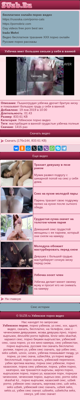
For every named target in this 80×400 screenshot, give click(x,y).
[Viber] (46, 148)
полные (73, 123)
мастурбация (18, 123)
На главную (12, 298)
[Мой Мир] (28, 148)
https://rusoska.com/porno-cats (23, 19)
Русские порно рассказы (20, 41)
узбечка (62, 123)
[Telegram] (64, 148)
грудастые (49, 123)
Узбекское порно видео (34, 120)
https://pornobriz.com (17, 23)
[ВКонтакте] (16, 148)
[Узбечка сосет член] (16, 281)
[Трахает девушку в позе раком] (16, 173)
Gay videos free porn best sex (23, 28)
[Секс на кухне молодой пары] (16, 200)
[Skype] (58, 148)
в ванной (34, 123)
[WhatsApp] (52, 148)
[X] (34, 148)
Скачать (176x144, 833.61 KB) (25, 140)
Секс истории (40, 307)
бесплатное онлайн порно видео (27, 14)
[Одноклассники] (22, 148)
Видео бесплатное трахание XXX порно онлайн (36, 37)
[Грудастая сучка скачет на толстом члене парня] (16, 227)
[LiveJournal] (40, 148)
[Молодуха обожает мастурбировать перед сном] (16, 254)
